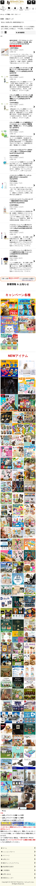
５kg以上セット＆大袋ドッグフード (13, 820)
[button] (2, 2)
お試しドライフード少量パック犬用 (13, 815)
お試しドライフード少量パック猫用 (13, 818)
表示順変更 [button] (21, 32)
